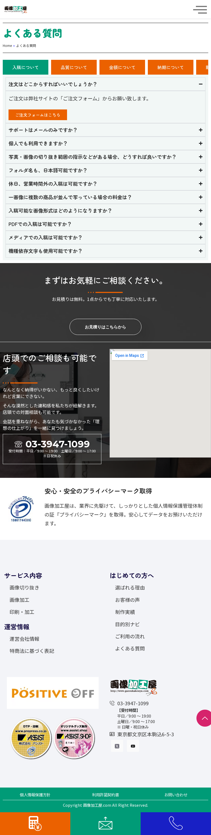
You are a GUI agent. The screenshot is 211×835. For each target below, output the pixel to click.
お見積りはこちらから (105, 326)
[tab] (25, 67)
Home (7, 45)
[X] (117, 746)
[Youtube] (133, 746)
